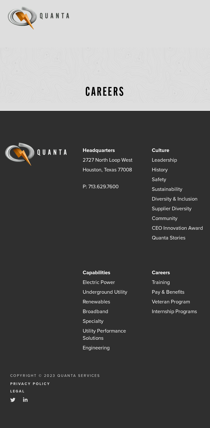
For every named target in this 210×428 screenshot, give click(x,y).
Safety (159, 179)
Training (161, 282)
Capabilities (96, 272)
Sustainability (167, 189)
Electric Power (99, 282)
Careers (161, 272)
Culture (160, 150)
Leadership (164, 160)
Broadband (95, 311)
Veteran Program (171, 301)
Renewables (96, 301)
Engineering (96, 348)
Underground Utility (105, 292)
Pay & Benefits (168, 292)
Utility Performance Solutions (104, 334)
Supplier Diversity (172, 208)
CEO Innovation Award (177, 228)
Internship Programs (174, 311)
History (160, 169)
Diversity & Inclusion (174, 199)
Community (164, 218)
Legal (17, 391)
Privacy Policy (30, 384)
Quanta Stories (168, 238)
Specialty (93, 321)
